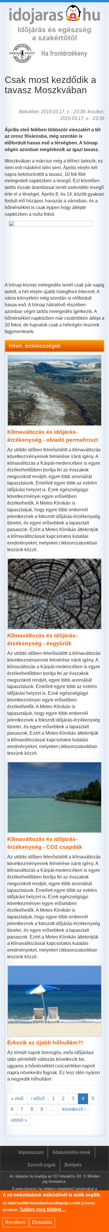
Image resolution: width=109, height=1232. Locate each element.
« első (17, 1098)
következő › (74, 1109)
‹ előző (38, 1098)
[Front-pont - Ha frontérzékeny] (22, 59)
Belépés (73, 1164)
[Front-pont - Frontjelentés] (68, 59)
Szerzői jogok (41, 1164)
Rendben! (15, 1222)
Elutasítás (42, 1222)
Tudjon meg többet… (42, 1209)
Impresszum (30, 1152)
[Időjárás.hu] (54, 20)
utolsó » (19, 1120)
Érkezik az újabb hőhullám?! (45, 1043)
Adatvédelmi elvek (71, 1152)
